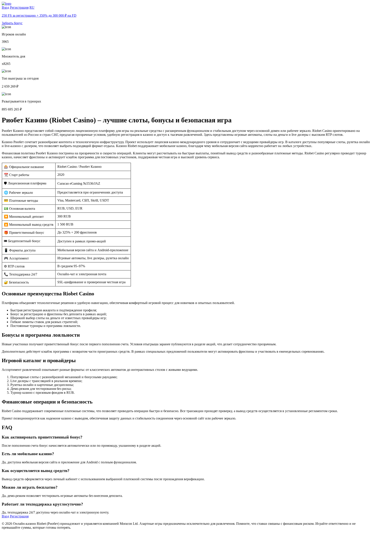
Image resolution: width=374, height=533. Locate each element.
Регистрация (19, 7)
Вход (5, 7)
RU (31, 7)
